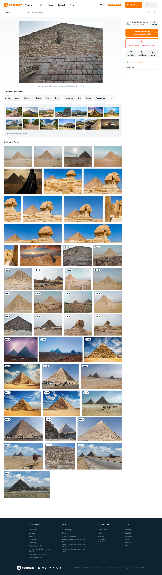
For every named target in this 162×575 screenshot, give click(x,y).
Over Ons (100, 536)
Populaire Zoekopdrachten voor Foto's (73, 545)
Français (128, 543)
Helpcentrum (102, 530)
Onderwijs (33, 543)
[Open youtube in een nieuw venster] (60, 568)
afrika (7, 98)
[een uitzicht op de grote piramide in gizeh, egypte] (18, 156)
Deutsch (128, 539)
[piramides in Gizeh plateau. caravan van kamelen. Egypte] (102, 403)
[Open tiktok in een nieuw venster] (53, 568)
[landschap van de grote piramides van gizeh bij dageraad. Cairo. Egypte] (61, 349)
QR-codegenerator (36, 557)
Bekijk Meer (110, 124)
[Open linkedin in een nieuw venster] (46, 568)
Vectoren (28, 5)
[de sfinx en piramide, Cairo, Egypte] (63, 181)
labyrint (114, 98)
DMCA (64, 533)
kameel (88, 98)
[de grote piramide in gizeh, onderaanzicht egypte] (77, 255)
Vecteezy (32, 533)
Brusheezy (33, 530)
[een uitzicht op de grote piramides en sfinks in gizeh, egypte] (48, 279)
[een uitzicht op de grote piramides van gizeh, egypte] (78, 156)
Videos (50, 5)
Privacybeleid (127, 568)
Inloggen (150, 5)
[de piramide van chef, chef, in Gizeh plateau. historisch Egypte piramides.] (60, 376)
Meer (72, 5)
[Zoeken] (149, 12)
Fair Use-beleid (139, 568)
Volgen (154, 24)
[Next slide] (118, 98)
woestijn (27, 98)
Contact (100, 533)
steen (48, 98)
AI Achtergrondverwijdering (39, 554)
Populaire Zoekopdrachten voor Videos (73, 551)
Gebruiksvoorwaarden (113, 568)
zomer (38, 98)
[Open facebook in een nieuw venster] (39, 568)
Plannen (103, 5)
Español (128, 533)
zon (79, 98)
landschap (69, 98)
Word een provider (101, 540)
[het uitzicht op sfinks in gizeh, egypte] (78, 325)
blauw (57, 98)
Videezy (32, 536)
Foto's (40, 5)
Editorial (61, 5)
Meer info (130, 67)
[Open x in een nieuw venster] (57, 568)
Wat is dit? (141, 62)
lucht (17, 98)
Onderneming (34, 539)
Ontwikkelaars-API (36, 546)
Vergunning (66, 530)
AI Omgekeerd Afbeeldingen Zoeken (39, 550)
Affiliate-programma (69, 536)
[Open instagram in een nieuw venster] (43, 568)
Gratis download (142, 32)
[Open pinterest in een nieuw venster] (50, 568)
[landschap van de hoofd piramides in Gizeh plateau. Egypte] (101, 376)
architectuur (101, 98)
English (128, 530)
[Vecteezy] (13, 5)
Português (129, 536)
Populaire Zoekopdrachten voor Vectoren (73, 540)
